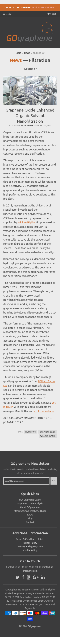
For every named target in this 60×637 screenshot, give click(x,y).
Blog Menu (29, 69)
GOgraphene (34, 626)
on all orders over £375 (43, 7)
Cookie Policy (30, 550)
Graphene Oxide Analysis (30, 503)
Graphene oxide (47, 432)
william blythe (47, 436)
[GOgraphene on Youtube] (28, 577)
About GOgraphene (30, 507)
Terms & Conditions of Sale (30, 539)
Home (18, 53)
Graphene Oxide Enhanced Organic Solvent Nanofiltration (30, 116)
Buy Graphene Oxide (30, 499)
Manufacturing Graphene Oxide (30, 511)
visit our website (44, 411)
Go (53, 481)
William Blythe (26, 222)
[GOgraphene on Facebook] (23, 577)
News (27, 53)
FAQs (30, 514)
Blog (30, 518)
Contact (30, 522)
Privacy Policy (30, 543)
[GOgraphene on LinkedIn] (43, 577)
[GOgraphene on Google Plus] (35, 577)
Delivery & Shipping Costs (30, 546)
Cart (53, 14)
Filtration (30, 432)
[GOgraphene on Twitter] (18, 577)
